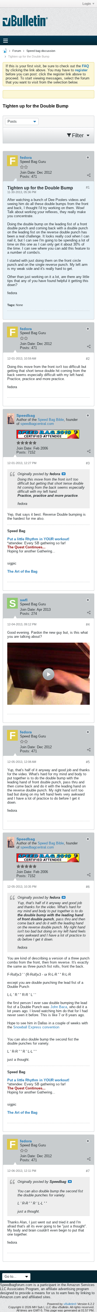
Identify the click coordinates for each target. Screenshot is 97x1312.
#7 (88, 1171)
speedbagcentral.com (37, 424)
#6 (88, 887)
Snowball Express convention (36, 1027)
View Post (63, 473)
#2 (88, 359)
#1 (88, 187)
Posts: (25, 177)
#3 (88, 463)
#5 (88, 762)
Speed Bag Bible (51, 420)
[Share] (88, 175)
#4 (88, 624)
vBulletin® (70, 1304)
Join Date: (28, 172)
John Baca (58, 1007)
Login (86, 4)
